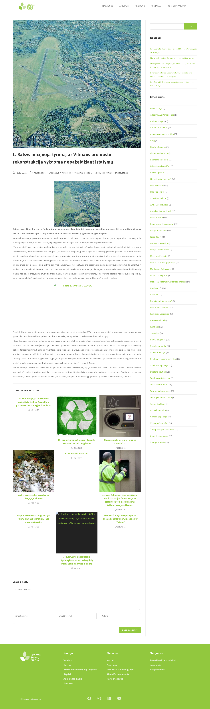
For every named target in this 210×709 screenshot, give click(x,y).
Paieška (153, 21)
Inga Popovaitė (157, 192)
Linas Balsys (54, 173)
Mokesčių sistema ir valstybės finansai (168, 282)
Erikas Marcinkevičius (160, 166)
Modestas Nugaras (159, 275)
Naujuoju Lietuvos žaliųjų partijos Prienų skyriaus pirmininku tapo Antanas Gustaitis (33, 519)
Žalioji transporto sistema (162, 430)
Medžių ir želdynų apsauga (162, 263)
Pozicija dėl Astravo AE (161, 301)
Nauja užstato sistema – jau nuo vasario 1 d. (120, 441)
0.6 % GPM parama (177, 6)
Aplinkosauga (40, 173)
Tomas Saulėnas (157, 404)
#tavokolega (156, 108)
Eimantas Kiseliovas (159, 153)
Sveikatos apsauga (159, 365)
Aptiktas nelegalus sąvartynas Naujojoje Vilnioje (33, 497)
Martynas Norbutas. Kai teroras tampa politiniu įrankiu (172, 58)
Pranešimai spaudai (82, 173)
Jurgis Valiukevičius (159, 205)
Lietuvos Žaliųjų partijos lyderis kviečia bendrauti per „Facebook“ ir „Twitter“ (120, 519)
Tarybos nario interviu (160, 378)
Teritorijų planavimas (102, 173)
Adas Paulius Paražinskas (162, 115)
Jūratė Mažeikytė (158, 198)
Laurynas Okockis (158, 230)
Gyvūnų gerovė (157, 173)
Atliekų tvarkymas (159, 128)
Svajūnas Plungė (158, 352)
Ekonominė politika (159, 160)
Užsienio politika (158, 410)
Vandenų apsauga (158, 417)
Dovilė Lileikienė (158, 147)
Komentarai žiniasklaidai (161, 224)
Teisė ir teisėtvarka (159, 385)
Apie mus (124, 6)
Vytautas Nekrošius (159, 423)
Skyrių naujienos (158, 340)
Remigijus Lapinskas (159, 314)
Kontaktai (156, 6)
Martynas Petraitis (158, 256)
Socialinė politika (158, 346)
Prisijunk (140, 6)
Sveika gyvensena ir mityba (163, 359)
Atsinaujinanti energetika (162, 134)
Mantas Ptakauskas (159, 243)
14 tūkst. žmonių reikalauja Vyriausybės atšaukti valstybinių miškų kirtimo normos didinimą (77, 560)
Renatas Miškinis (158, 320)
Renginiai (154, 327)
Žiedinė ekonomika (159, 436)
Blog (152, 140)
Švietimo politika (158, 372)
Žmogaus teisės (121, 173)
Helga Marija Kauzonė (160, 179)
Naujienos (107, 6)
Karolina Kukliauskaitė (160, 211)
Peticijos (154, 295)
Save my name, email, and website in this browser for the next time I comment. (53, 624)
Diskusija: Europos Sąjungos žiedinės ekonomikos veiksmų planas (76, 441)
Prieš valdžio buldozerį (76, 453)
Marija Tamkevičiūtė (159, 250)
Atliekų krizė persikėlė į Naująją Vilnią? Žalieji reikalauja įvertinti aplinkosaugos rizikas (172, 65)
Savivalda (155, 333)
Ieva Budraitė (156, 185)
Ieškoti (190, 26)
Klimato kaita (156, 217)
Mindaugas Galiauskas (160, 269)
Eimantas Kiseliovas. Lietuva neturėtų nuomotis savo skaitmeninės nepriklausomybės (171, 74)
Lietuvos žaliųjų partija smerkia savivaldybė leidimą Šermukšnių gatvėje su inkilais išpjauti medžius (33, 402)
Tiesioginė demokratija (161, 397)
